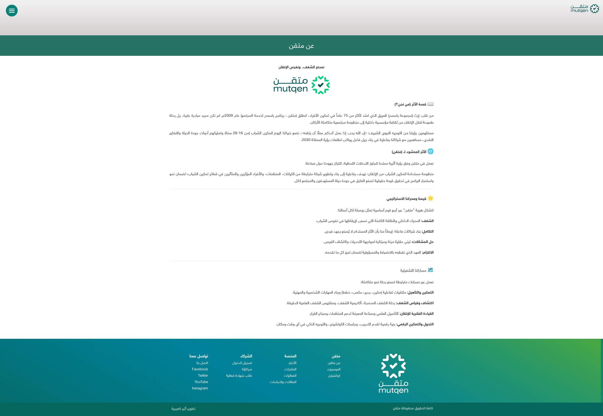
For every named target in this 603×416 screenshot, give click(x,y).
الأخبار (292, 363)
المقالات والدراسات (283, 382)
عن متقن (334, 363)
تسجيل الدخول (242, 363)
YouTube (201, 382)
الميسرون (333, 370)
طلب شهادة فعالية (239, 376)
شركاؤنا (247, 370)
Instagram (200, 389)
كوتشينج (334, 376)
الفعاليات (290, 376)
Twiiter (203, 376)
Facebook (200, 370)
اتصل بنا (202, 363)
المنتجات (290, 370)
